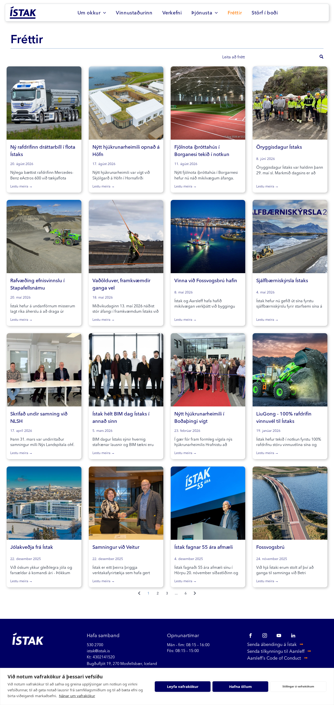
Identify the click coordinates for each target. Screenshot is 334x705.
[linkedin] (293, 636)
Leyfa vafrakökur (183, 686)
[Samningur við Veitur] (126, 503)
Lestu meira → (21, 186)
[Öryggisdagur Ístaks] (290, 103)
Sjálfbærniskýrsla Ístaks (282, 280)
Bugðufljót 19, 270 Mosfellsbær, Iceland (122, 663)
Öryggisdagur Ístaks (279, 147)
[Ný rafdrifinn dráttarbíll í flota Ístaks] (44, 103)
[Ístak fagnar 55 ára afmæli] (208, 503)
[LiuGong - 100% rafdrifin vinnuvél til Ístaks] (290, 369)
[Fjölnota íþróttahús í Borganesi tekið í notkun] (208, 103)
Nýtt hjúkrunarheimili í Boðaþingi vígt (199, 417)
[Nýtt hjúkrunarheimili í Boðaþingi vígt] (208, 369)
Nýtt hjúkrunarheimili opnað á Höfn (126, 150)
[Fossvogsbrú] (208, 236)
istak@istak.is (98, 650)
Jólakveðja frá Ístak (31, 547)
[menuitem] (92, 13)
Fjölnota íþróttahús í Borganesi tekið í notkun (201, 150)
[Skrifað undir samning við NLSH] (44, 369)
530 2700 (95, 644)
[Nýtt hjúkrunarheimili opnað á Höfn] (126, 103)
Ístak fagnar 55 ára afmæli (203, 547)
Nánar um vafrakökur (77, 695)
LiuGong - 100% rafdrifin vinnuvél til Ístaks (284, 417)
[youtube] (279, 636)
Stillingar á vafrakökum (298, 686)
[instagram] (264, 636)
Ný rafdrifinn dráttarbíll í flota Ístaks (42, 150)
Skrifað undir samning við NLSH (38, 417)
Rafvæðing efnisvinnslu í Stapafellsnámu (37, 284)
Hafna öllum (240, 686)
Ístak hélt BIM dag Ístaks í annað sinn (120, 417)
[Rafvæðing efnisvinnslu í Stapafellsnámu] (44, 236)
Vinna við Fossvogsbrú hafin (205, 280)
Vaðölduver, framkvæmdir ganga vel (121, 284)
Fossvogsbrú (270, 547)
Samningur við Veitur (115, 547)
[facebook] (250, 636)
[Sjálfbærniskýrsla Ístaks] (290, 236)
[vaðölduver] (126, 236)
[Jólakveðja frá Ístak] (44, 503)
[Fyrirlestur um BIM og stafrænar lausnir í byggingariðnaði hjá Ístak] (126, 369)
